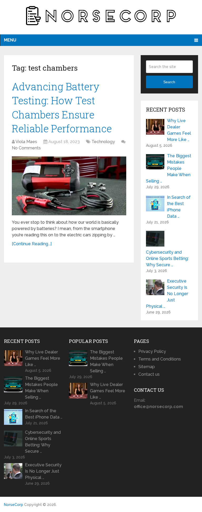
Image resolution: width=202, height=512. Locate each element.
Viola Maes (26, 141)
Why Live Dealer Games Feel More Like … (179, 130)
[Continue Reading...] (32, 243)
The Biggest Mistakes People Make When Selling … (168, 168)
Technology (103, 141)
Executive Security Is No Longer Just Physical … (167, 294)
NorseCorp (13, 505)
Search (169, 82)
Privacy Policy (152, 351)
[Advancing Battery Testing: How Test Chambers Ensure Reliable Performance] (69, 185)
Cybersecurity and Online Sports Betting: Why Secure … (167, 258)
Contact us (149, 374)
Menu (10, 40)
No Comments (26, 147)
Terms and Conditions (159, 359)
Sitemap (146, 366)
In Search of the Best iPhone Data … (179, 207)
